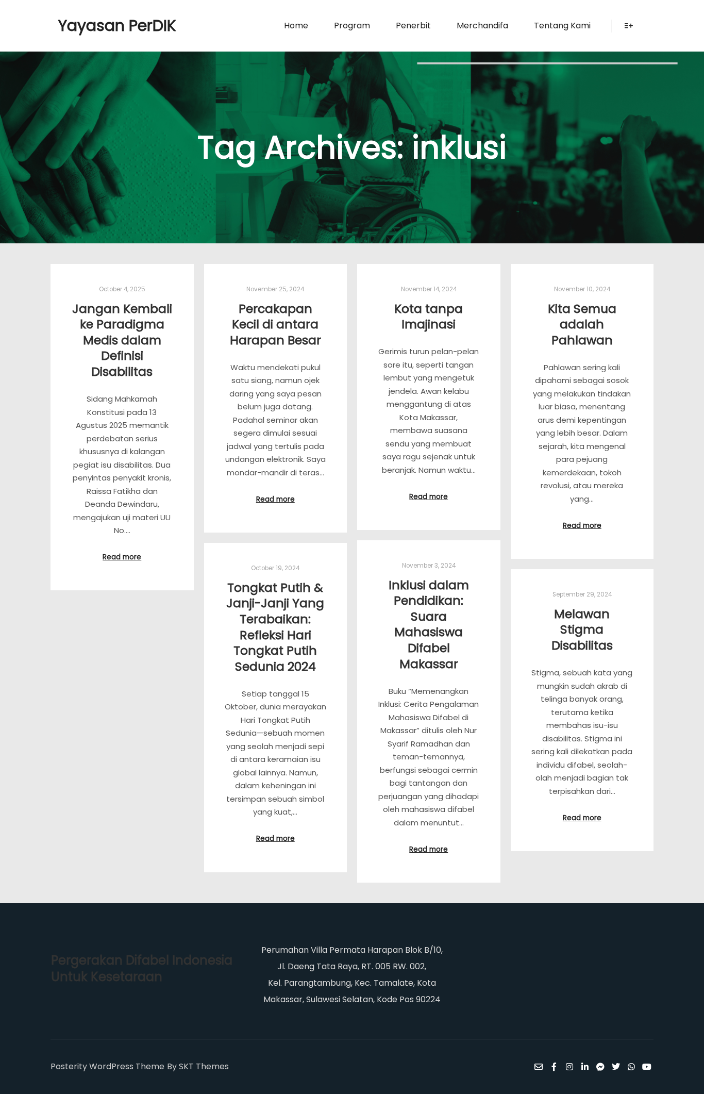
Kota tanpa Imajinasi (428, 316)
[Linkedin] (585, 1066)
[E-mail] (538, 1066)
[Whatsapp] (631, 1066)
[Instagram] (569, 1066)
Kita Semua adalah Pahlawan (582, 324)
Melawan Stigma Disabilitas (582, 629)
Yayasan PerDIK (109, 25)
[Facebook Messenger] (600, 1066)
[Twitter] (616, 1066)
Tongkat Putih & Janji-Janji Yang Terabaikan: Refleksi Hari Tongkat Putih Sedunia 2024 (275, 627)
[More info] (628, 25)
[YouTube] (646, 1066)
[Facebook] (554, 1066)
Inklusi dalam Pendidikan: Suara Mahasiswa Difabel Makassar (429, 624)
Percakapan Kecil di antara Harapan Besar (275, 324)
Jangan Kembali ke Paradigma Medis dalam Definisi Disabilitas (122, 340)
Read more (122, 557)
